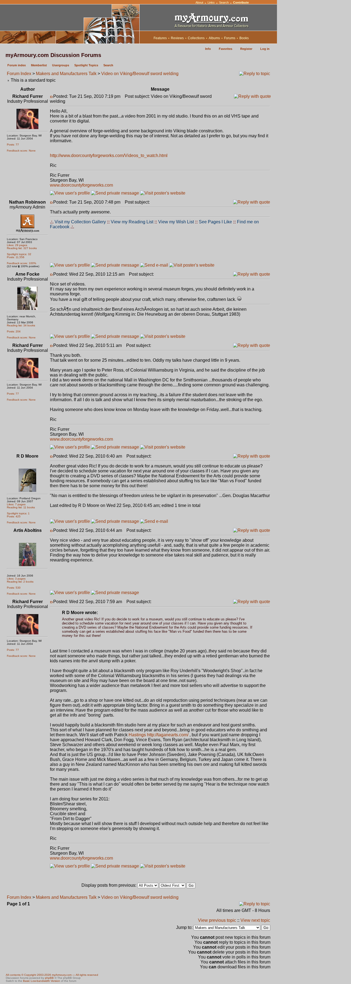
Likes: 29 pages (17, 245)
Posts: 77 (13, 144)
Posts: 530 (14, 587)
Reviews (177, 38)
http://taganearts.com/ (167, 734)
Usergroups (60, 65)
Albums (214, 38)
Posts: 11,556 (15, 257)
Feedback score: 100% (21, 263)
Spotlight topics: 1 (18, 513)
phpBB (49, 977)
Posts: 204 (14, 331)
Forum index (16, 65)
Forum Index (19, 73)
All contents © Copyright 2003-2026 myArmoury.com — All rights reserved (52, 974)
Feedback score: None (21, 150)
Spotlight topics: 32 (19, 254)
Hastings (137, 734)
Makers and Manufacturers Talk (66, 73)
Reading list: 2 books (20, 581)
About (199, 2)
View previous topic (217, 920)
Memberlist (39, 65)
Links (211, 2)
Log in (265, 48)
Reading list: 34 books (21, 325)
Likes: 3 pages (16, 578)
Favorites (225, 48)
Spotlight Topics (86, 65)
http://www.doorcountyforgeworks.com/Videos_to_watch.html (109, 155)
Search (224, 2)
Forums (229, 38)
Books (244, 38)
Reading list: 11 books (21, 507)
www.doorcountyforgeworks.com (81, 185)
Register (246, 48)
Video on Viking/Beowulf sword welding (140, 73)
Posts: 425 (14, 516)
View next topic (255, 920)
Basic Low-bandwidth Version (41, 980)
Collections (196, 38)
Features (160, 38)
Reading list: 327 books (22, 248)
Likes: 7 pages (16, 504)
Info (208, 48)
